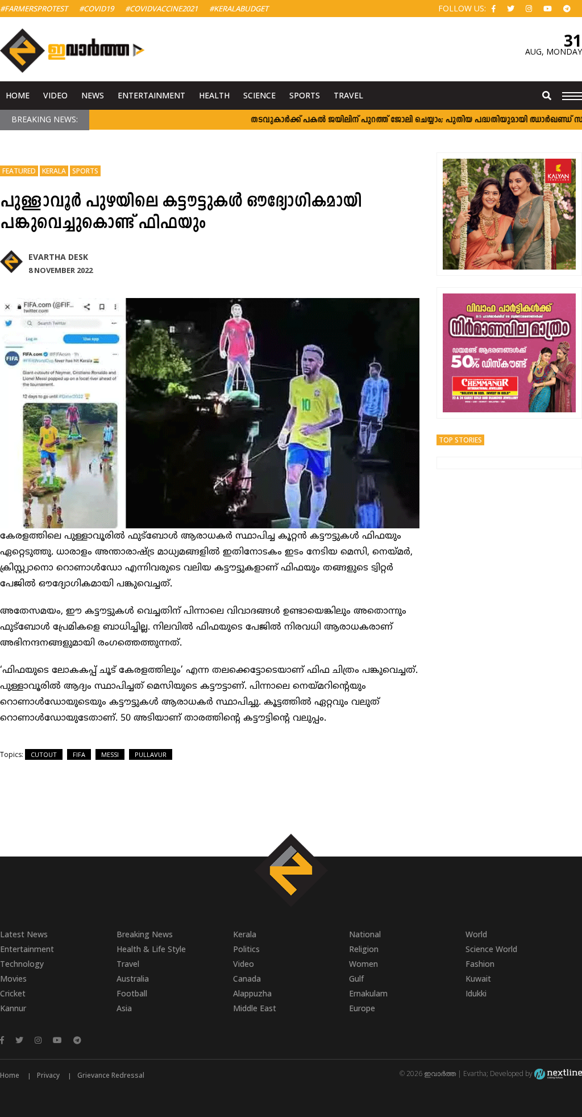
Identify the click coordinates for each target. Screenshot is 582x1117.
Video (55, 95)
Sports (304, 95)
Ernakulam (368, 993)
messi (110, 754)
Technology (22, 963)
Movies (13, 978)
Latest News (24, 934)
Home (18, 95)
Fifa (79, 754)
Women (363, 963)
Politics (246, 949)
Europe (362, 1008)
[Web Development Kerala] (558, 1073)
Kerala (54, 171)
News (92, 95)
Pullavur (151, 754)
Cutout (44, 754)
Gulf (356, 978)
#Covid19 (96, 8)
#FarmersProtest (34, 8)
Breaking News (145, 934)
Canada (247, 978)
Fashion (479, 963)
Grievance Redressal (110, 1075)
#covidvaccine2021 (161, 8)
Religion (364, 949)
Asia (124, 1008)
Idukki (476, 993)
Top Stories (460, 440)
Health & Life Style (151, 949)
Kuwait (478, 978)
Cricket (13, 993)
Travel (348, 95)
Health (214, 95)
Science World (491, 949)
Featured (19, 171)
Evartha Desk (58, 256)
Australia (133, 978)
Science (259, 95)
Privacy (48, 1075)
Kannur (13, 1008)
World (476, 934)
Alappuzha (252, 993)
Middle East (254, 1008)
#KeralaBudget (238, 8)
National (365, 934)
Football (132, 993)
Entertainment (151, 95)
